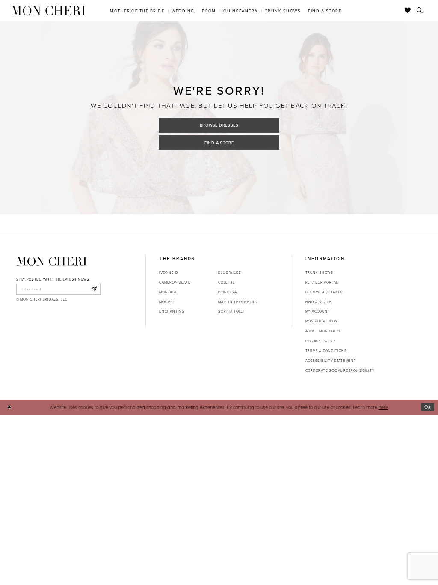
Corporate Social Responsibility (340, 370)
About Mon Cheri (322, 330)
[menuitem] (137, 10)
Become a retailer (324, 292)
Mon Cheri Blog (321, 321)
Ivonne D (168, 272)
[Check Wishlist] (408, 11)
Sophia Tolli (231, 311)
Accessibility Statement (330, 360)
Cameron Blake (174, 282)
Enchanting (171, 311)
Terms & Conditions (326, 350)
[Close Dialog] (9, 407)
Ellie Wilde (229, 272)
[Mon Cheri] (52, 261)
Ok (427, 406)
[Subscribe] (94, 289)
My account (317, 311)
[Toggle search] (420, 11)
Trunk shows (319, 272)
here (383, 407)
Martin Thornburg (237, 301)
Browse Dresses (219, 125)
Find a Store (219, 142)
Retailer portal (321, 282)
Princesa (227, 292)
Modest (167, 301)
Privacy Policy (320, 340)
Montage (168, 292)
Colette (226, 282)
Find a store (318, 301)
